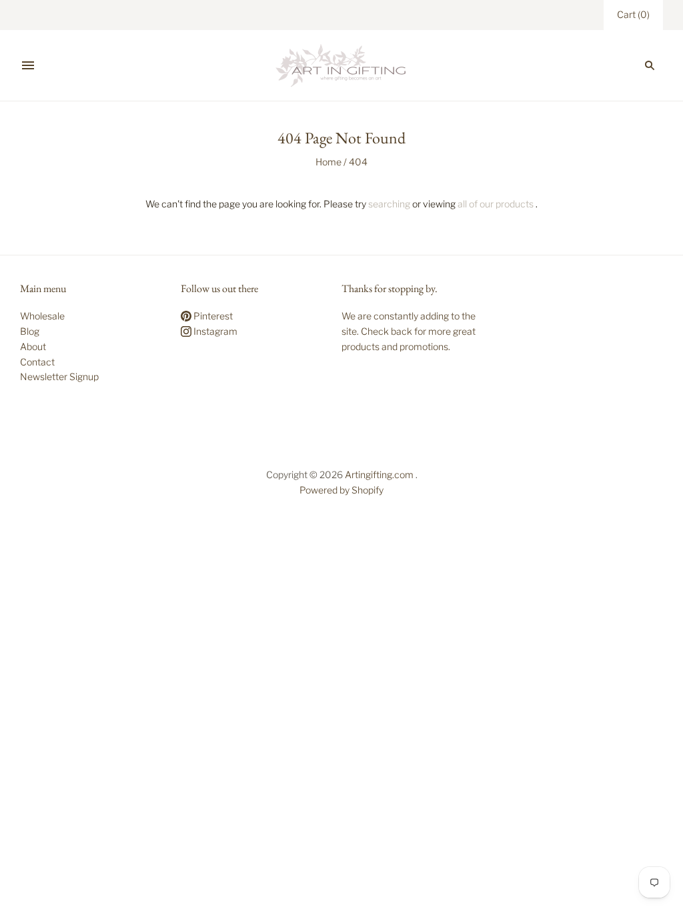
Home (328, 161)
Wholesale (42, 315)
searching (389, 203)
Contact (37, 361)
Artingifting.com (379, 474)
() (633, 14)
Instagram (214, 331)
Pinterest (212, 315)
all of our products (496, 203)
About (33, 346)
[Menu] (28, 65)
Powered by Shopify (341, 490)
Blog (29, 331)
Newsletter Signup (59, 376)
